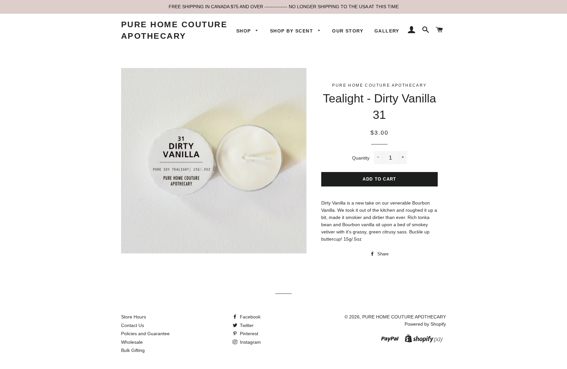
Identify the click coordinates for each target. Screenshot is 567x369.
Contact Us (132, 325)
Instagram (250, 342)
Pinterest (248, 333)
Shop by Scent (292, 30)
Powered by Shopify (425, 324)
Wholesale (132, 342)
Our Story (347, 30)
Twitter (246, 325)
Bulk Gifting (133, 350)
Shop (244, 30)
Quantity (360, 158)
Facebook (250, 316)
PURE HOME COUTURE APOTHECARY (174, 30)
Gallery (386, 30)
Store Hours (133, 316)
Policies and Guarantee (145, 333)
